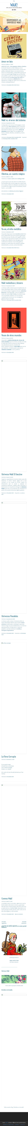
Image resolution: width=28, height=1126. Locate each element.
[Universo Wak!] (14, 979)
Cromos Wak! (6, 898)
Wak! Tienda (13, 74)
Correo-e (17, 1124)
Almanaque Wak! (10, 137)
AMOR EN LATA (5, 66)
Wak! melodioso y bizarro (12, 282)
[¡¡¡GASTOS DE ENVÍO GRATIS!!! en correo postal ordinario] (14, 943)
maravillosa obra (19, 234)
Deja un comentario (19, 914)
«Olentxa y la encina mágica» (16, 191)
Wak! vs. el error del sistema (13, 120)
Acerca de (22, 1124)
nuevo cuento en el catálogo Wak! (16, 178)
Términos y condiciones (8, 1124)
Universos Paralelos (9, 616)
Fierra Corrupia (8, 767)
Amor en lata (7, 61)
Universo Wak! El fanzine (11, 474)
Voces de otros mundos (11, 335)
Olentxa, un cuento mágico (13, 173)
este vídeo (17, 346)
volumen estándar (6, 349)
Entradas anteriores (23, 922)
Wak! (14, 5)
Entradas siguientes (4, 922)
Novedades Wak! (10, 85)
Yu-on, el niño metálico (11, 229)
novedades (13, 138)
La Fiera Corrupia (8, 756)
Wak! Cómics (16, 85)
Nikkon (6, 1122)
